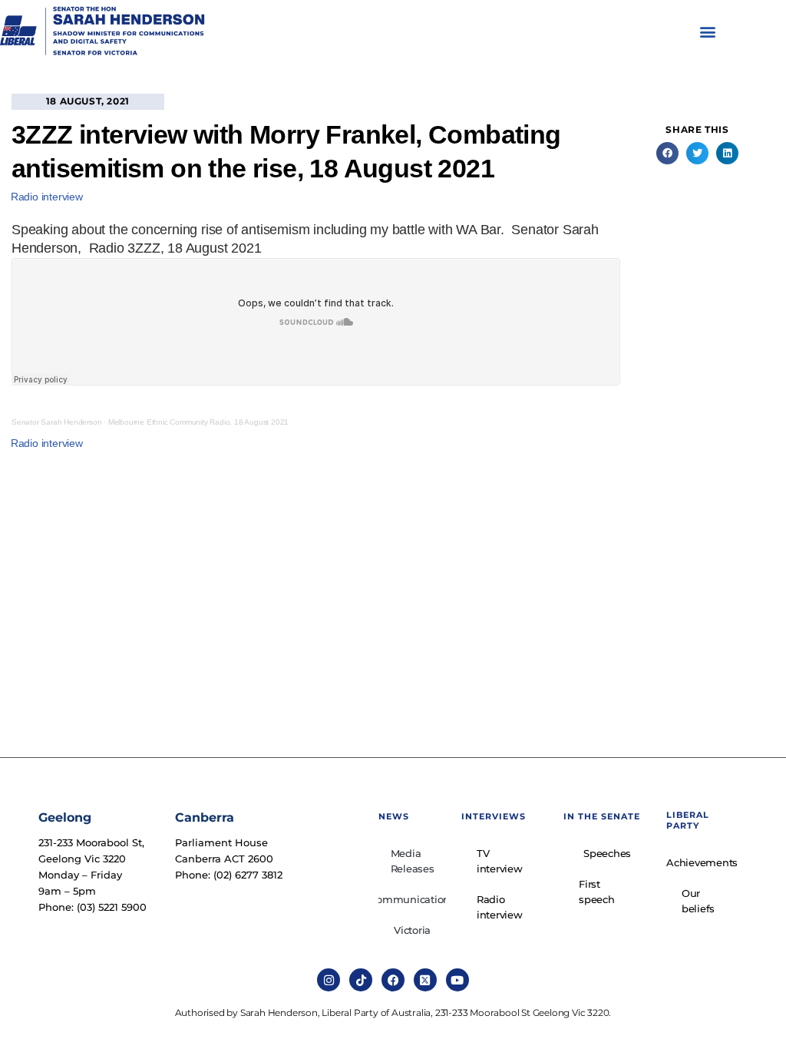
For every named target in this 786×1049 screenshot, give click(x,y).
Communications (411, 899)
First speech (597, 891)
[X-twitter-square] (425, 979)
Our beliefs (698, 901)
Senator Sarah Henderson (56, 422)
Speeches (607, 853)
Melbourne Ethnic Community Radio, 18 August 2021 (198, 422)
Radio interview (47, 196)
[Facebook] (393, 979)
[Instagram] (328, 979)
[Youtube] (457, 979)
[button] (707, 32)
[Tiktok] (360, 979)
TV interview (500, 861)
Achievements (702, 862)
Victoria (412, 930)
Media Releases (412, 861)
